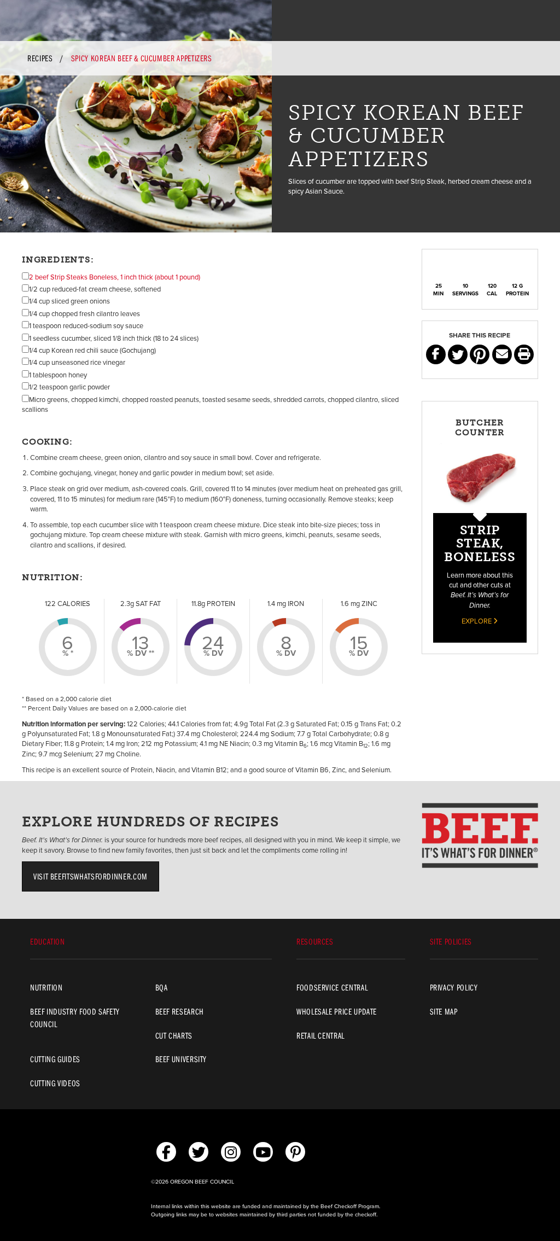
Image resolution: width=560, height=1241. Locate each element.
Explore (477, 621)
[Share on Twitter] (458, 354)
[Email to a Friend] (502, 354)
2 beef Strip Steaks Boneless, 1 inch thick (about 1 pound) (114, 277)
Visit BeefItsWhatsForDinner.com (90, 876)
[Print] (524, 354)
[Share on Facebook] (436, 354)
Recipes (39, 58)
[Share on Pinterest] (479, 354)
